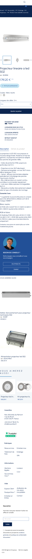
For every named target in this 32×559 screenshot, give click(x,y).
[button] (16, 264)
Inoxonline (8, 410)
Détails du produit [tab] (18, 149)
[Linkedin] (19, 429)
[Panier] (24, 6)
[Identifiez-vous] (20, 6)
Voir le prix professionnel (10, 86)
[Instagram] (10, 429)
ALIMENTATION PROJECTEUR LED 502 (13, 356)
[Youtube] (15, 429)
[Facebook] (6, 429)
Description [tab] (4, 149)
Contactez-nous (5, 224)
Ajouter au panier (16, 111)
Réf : (1, 75)
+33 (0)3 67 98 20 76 (10, 2)
